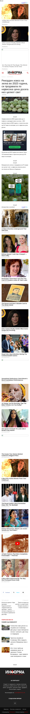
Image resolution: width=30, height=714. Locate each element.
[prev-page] (13, 660)
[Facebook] (15, 703)
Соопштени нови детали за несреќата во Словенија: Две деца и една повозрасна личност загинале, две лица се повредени (19, 630)
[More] (23, 592)
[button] (2, 73)
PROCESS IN (12, 712)
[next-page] (16, 660)
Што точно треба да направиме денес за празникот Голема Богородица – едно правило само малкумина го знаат (19, 652)
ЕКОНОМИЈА (10, 76)
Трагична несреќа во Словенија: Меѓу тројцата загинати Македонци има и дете (18, 641)
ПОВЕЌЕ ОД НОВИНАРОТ (9, 622)
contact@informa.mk (20, 692)
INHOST (26, 712)
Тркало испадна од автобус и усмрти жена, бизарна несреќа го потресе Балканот (21, 605)
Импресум (6, 709)
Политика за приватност (15, 709)
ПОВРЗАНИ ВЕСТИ (7, 620)
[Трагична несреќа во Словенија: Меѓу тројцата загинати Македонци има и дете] (6, 639)
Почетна (4, 76)
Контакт (24, 709)
